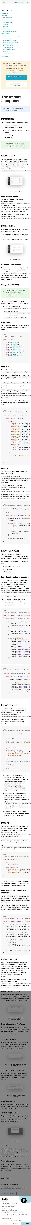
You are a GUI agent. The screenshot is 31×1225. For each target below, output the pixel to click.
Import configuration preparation (9, 31)
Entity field (5, 26)
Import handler (5, 33)
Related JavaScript (6, 38)
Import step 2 (5, 19)
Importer (4, 35)
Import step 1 (5, 15)
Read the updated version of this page (16, 77)
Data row (5, 28)
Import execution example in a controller (11, 36)
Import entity (6, 24)
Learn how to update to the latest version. (16, 84)
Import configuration (7, 17)
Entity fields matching (7, 22)
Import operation (6, 29)
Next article (5, 56)
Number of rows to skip (7, 20)
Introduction (5, 13)
